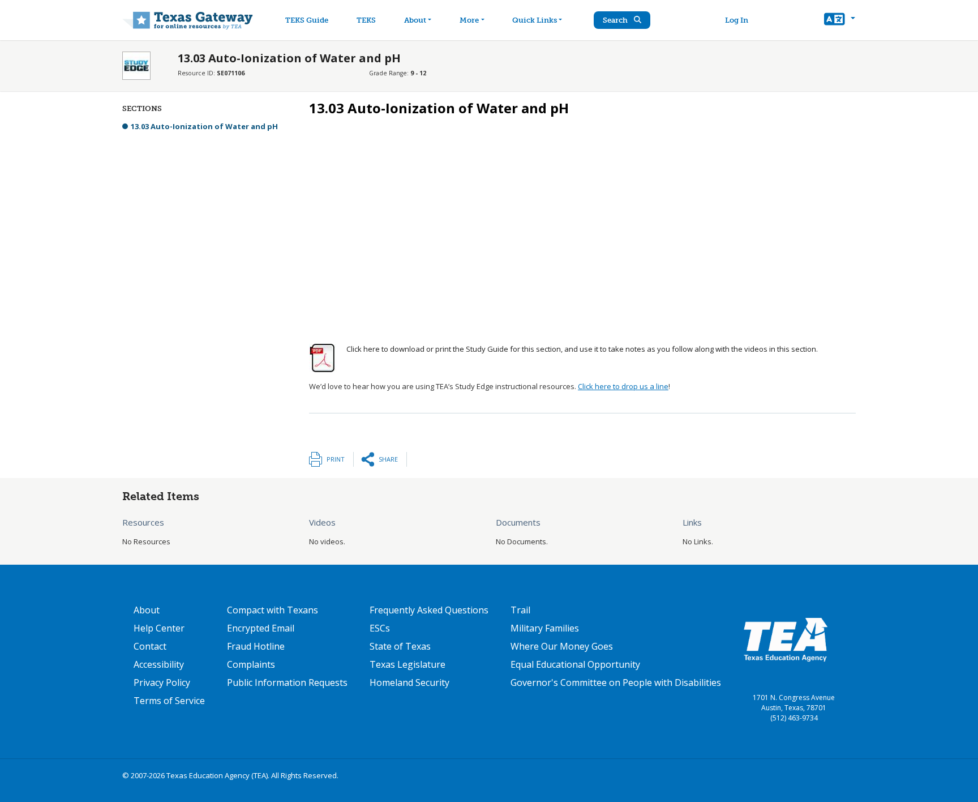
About (415, 20)
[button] (839, 20)
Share (388, 459)
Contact (150, 646)
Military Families (545, 628)
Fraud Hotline (256, 646)
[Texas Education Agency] (785, 639)
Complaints (251, 664)
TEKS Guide (306, 20)
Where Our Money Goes (562, 646)
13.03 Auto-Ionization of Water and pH (204, 126)
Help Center (159, 628)
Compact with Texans (272, 610)
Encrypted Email (260, 628)
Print (336, 459)
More (469, 20)
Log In (736, 20)
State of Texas (400, 646)
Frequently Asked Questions (429, 610)
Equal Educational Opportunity (575, 664)
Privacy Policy (162, 682)
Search (616, 20)
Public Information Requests (287, 682)
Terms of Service (169, 700)
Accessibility (159, 664)
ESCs (380, 628)
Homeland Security (409, 682)
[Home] (187, 20)
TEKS (366, 20)
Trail (520, 610)
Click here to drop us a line (623, 386)
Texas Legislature (407, 664)
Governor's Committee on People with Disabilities (616, 682)
